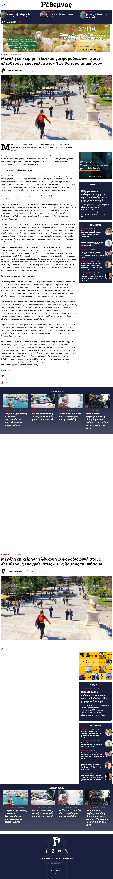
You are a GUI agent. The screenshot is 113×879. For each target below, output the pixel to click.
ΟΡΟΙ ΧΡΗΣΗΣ (45, 858)
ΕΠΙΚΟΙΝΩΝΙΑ (68, 858)
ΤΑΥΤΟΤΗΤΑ (56, 858)
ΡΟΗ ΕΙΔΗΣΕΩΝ (9, 22)
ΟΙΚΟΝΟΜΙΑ (5, 54)
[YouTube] (59, 851)
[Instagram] (53, 851)
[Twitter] (66, 851)
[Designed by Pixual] (56, 871)
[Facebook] (46, 851)
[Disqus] (56, 463)
